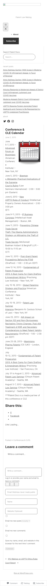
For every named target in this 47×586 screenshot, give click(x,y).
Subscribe (11, 41)
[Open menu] (5, 25)
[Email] (16, 484)
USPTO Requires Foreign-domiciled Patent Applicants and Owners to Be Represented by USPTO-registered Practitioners (21, 109)
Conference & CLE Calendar (14, 131)
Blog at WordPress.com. (23, 573)
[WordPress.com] (7, 484)
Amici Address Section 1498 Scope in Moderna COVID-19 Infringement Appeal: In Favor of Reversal (22, 73)
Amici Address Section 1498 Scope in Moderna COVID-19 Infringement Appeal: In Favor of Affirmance (22, 83)
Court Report (10, 563)
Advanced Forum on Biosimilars (10, 151)
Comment (9, 549)
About (15, 34)
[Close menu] (5, 29)
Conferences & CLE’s (21, 440)
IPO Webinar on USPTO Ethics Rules (22, 559)
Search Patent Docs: (11, 52)
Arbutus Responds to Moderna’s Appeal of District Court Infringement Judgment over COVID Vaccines (23, 92)
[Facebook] (12, 484)
